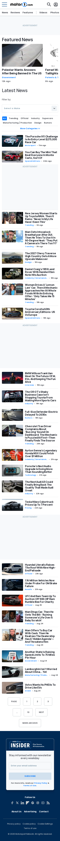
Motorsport (30, 145)
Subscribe (30, 776)
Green (28, 691)
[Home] (21, 4)
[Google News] (32, 802)
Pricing (28, 508)
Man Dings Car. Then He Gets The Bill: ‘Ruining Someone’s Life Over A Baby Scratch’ (39, 616)
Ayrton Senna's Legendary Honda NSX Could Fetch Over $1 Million (41, 453)
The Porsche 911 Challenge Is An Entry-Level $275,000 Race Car (41, 139)
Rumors (28, 418)
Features (28, 12)
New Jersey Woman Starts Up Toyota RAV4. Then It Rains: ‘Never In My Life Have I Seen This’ (41, 218)
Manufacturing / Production (36, 675)
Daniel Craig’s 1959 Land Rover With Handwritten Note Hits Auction (39, 272)
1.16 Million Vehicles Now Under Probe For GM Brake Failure (41, 583)
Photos (54, 12)
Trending (29, 225)
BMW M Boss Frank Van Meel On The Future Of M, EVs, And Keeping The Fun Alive (40, 378)
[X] (17, 802)
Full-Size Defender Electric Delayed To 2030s (41, 413)
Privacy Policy (40, 783)
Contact (44, 811)
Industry (29, 403)
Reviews (15, 12)
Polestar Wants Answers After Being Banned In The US (21, 71)
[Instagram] (37, 802)
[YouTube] (42, 802)
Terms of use (30, 828)
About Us (16, 811)
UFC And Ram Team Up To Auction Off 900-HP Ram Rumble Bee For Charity (40, 599)
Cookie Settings (45, 824)
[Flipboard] (27, 802)
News (5, 12)
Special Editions (32, 161)
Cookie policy (29, 824)
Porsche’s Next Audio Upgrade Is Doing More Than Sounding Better (39, 469)
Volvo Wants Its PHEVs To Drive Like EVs (40, 686)
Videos (43, 12)
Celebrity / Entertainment (36, 278)
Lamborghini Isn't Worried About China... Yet (41, 670)
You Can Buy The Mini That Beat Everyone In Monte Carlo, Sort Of (41, 155)
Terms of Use (29, 785)
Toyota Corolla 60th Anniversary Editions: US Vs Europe (40, 312)
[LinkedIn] (22, 802)
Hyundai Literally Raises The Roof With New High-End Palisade (40, 567)
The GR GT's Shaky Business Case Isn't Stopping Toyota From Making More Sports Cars (40, 396)
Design (28, 262)
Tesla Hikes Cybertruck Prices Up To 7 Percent (39, 503)
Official (28, 574)
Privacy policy (14, 824)
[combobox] (30, 108)
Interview (29, 385)
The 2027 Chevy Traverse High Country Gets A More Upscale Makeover (40, 256)
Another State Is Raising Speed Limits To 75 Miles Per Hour (40, 654)
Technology (30, 475)
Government (9, 77)
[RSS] (48, 802)
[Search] (49, 4)
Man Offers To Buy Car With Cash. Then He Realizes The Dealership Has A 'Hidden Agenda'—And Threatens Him (40, 636)
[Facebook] (12, 802)
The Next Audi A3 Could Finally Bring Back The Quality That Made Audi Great (39, 486)
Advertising (30, 811)
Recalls (28, 589)
